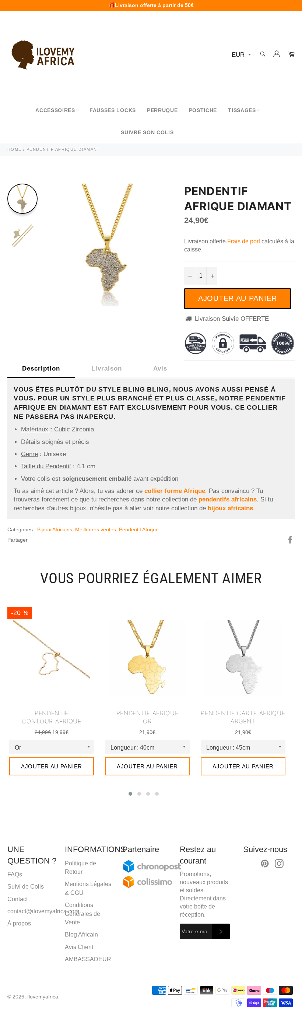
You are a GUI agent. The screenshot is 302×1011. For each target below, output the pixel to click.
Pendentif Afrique (139, 529)
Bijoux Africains (54, 529)
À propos (19, 923)
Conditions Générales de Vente (82, 913)
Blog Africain (81, 934)
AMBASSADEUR (88, 959)
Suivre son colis (147, 132)
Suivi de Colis (25, 886)
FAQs (14, 874)
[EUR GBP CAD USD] (240, 55)
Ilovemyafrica (42, 997)
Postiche (203, 110)
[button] (130, 794)
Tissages (242, 110)
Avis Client (79, 947)
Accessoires (55, 110)
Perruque (162, 110)
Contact (17, 899)
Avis (160, 368)
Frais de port (243, 241)
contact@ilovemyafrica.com (43, 911)
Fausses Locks (112, 110)
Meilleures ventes (95, 529)
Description (41, 368)
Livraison (106, 368)
